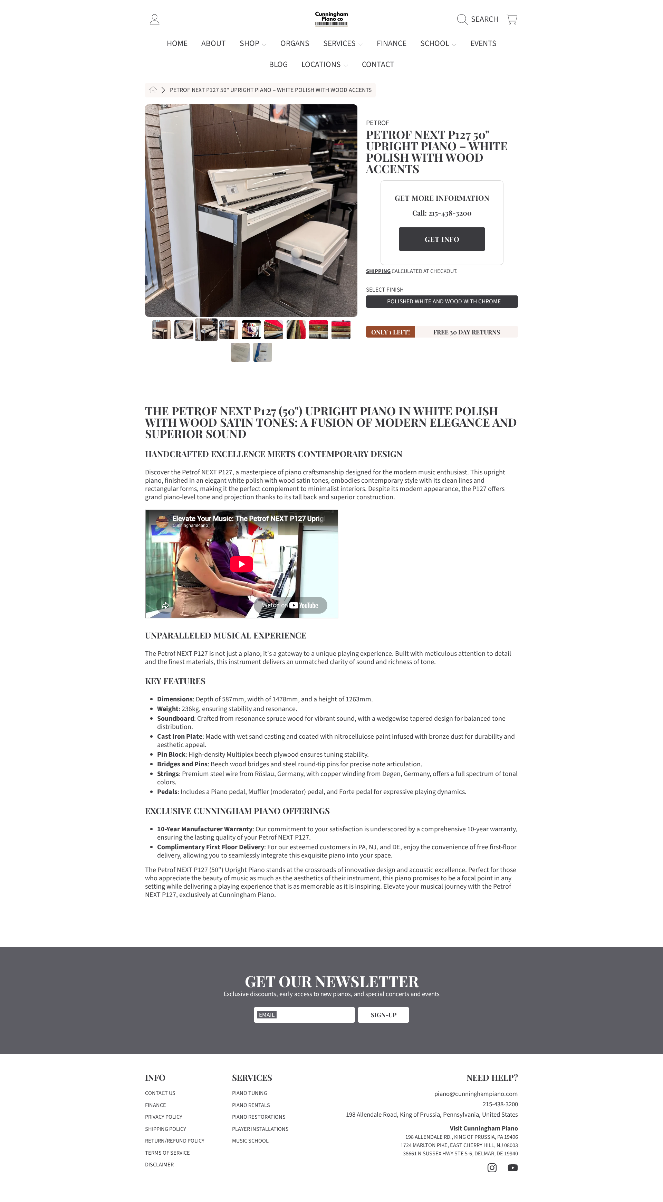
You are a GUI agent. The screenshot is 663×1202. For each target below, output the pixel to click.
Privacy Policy (163, 1117)
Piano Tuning (249, 1093)
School (435, 43)
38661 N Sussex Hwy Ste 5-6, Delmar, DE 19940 (460, 1153)
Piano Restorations (259, 1117)
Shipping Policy (165, 1129)
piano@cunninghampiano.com (476, 1094)
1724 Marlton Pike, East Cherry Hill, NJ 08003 (459, 1145)
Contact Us (160, 1093)
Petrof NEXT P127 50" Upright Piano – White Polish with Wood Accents (271, 90)
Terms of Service (167, 1153)
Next (350, 210)
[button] (480, 19)
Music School (250, 1141)
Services (340, 43)
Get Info (442, 239)
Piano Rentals (251, 1105)
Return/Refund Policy (174, 1141)
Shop (250, 43)
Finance (155, 1105)
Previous (152, 210)
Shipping (378, 271)
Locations (322, 64)
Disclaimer (159, 1165)
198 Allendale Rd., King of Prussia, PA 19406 (461, 1137)
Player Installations (260, 1129)
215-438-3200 (450, 213)
